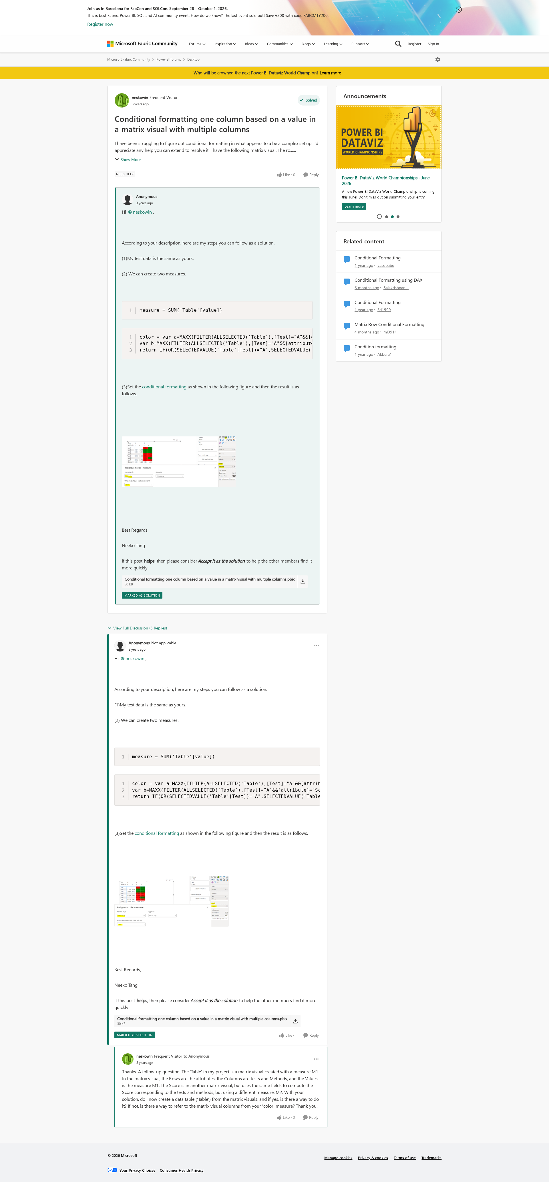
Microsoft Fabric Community (128, 59)
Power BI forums (168, 59)
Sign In (433, 43)
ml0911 (390, 332)
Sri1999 (384, 309)
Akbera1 (384, 354)
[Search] (398, 43)
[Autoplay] (379, 216)
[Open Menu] (438, 59)
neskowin (140, 97)
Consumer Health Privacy (182, 1170)
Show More (131, 159)
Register (414, 43)
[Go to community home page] (142, 44)
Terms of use (405, 1157)
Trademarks (431, 1157)
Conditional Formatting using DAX (388, 280)
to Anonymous (197, 1056)
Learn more (330, 73)
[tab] (386, 216)
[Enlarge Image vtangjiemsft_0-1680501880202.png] (179, 461)
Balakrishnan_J (396, 287)
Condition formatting (375, 346)
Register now (100, 24)
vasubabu (385, 265)
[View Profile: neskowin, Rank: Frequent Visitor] (122, 100)
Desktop (193, 59)
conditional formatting (164, 387)
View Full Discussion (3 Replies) (140, 628)
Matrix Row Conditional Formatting (389, 324)
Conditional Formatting (378, 258)
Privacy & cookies (373, 1157)
